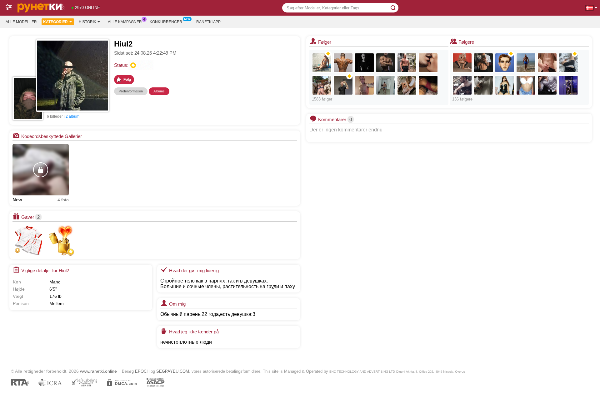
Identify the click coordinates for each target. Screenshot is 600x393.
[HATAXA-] (322, 63)
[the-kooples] (428, 63)
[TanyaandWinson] (462, 63)
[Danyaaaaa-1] (343, 85)
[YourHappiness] (568, 85)
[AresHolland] (386, 85)
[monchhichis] (407, 85)
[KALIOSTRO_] (364, 63)
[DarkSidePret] (343, 63)
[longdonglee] (364, 85)
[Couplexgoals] (428, 85)
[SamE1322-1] (568, 63)
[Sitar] (462, 85)
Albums (159, 91)
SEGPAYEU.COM (172, 371)
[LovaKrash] (547, 85)
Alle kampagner (125, 22)
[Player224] (505, 63)
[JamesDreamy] (483, 63)
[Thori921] (407, 63)
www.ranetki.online (98, 371)
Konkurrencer (166, 22)
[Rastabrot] (483, 85)
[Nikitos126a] (322, 85)
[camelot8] (386, 63)
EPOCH (142, 371)
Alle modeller (21, 22)
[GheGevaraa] (526, 63)
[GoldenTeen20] (526, 85)
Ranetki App (208, 22)
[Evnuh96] (547, 63)
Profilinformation (131, 91)
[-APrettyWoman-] (505, 85)
